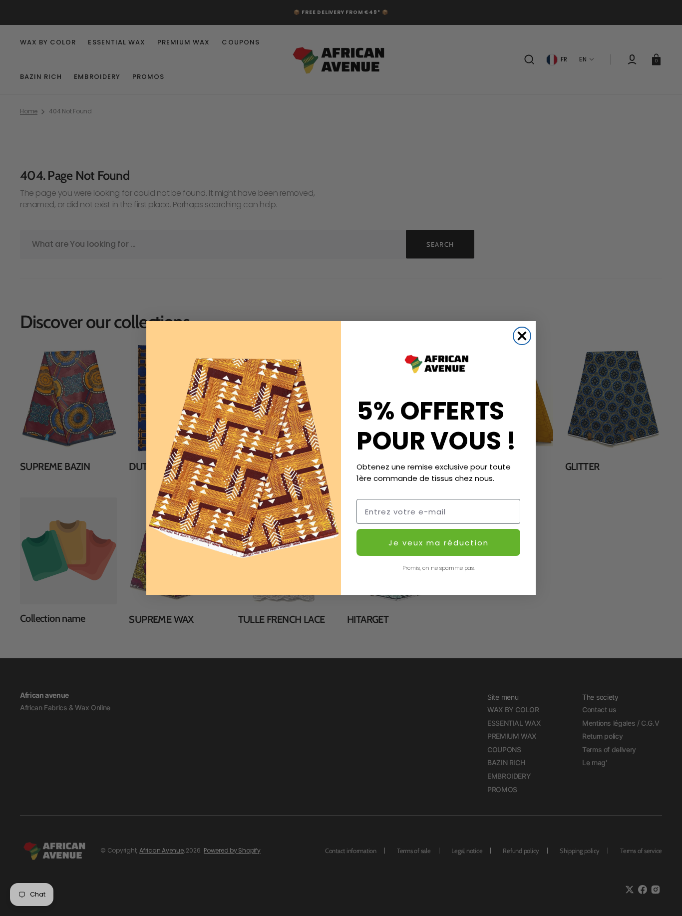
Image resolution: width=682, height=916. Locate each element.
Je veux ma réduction (438, 542)
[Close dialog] (522, 336)
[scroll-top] (661, 895)
